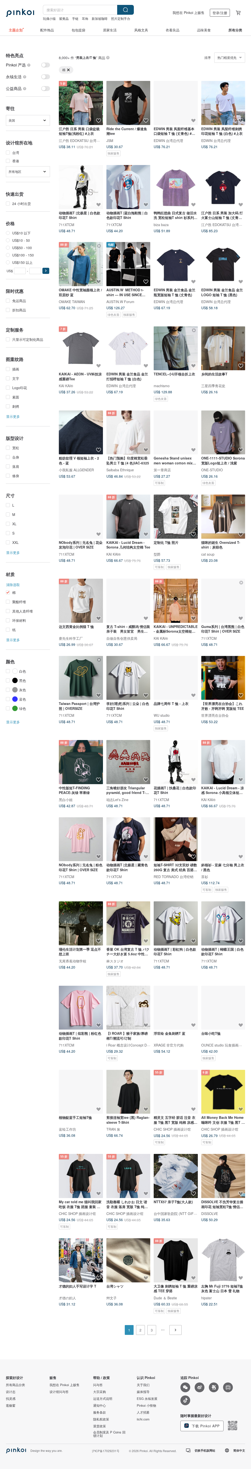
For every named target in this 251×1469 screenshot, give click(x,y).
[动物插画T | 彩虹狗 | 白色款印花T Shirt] (176, 923)
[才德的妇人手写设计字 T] (81, 1260)
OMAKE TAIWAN (72, 301)
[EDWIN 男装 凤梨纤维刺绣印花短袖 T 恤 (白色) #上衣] (223, 103)
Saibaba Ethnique (120, 469)
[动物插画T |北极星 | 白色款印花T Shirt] (81, 187)
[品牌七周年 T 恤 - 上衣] (176, 678)
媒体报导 (143, 1391)
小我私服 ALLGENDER (76, 469)
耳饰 (85, 18)
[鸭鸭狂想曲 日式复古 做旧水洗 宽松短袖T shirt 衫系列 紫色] (176, 187)
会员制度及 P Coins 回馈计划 (109, 1434)
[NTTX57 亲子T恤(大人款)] (176, 1176)
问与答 (98, 1385)
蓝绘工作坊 (67, 1129)
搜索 (125, 10)
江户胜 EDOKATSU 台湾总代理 (83, 140)
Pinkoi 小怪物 (146, 1405)
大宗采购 (99, 1391)
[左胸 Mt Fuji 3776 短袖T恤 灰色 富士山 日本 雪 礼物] (223, 1260)
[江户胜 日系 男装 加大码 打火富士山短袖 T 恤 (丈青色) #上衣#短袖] (223, 187)
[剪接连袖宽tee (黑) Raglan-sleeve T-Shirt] (128, 1092)
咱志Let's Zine (117, 799)
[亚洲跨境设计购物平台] (20, 12)
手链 (75, 18)
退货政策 (99, 1426)
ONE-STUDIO (212, 469)
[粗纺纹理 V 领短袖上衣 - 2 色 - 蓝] (81, 432)
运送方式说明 (102, 1398)
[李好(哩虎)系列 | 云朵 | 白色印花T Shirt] (128, 678)
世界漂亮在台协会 (215, 715)
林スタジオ (115, 960)
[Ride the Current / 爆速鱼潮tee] (128, 103)
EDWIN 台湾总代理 (168, 140)
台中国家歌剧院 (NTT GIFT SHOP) (181, 1213)
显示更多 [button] (13, 416)
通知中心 (99, 1405)
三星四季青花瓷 (213, 385)
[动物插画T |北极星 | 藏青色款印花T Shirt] (128, 839)
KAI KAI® (66, 385)
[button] (45, 271)
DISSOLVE (209, 1213)
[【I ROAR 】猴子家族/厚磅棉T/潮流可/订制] (128, 1008)
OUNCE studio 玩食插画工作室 (225, 1045)
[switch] (28, 65)
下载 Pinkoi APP (205, 1425)
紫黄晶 (64, 18)
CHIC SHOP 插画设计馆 (172, 1129)
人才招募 (143, 1412)
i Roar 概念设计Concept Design (130, 1045)
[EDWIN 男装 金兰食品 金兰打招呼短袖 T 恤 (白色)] (128, 348)
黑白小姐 (66, 799)
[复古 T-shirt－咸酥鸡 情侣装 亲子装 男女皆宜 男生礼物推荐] (128, 601)
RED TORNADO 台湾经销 (173, 876)
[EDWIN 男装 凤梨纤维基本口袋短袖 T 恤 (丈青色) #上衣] (176, 103)
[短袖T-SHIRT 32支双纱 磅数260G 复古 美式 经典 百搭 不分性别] (176, 839)
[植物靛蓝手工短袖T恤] (81, 1092)
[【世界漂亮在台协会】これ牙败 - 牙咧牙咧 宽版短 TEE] (223, 678)
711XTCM (66, 224)
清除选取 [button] (13, 584)
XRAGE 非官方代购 (169, 1045)
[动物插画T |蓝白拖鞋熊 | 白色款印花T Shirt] (128, 187)
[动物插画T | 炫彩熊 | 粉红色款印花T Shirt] (81, 1008)
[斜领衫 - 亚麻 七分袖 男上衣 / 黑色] (223, 839)
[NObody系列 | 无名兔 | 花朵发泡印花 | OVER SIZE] (81, 517)
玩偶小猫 (49, 18)
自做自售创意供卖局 (121, 638)
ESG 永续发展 (147, 1398)
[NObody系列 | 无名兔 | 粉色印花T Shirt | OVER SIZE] (81, 839)
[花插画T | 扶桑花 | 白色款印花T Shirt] (176, 762)
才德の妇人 (67, 1297)
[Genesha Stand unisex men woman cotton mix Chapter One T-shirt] (176, 432)
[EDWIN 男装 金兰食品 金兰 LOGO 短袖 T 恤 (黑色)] (223, 264)
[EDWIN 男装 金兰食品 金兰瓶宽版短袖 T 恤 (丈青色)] (176, 264)
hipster (206, 1297)
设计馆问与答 (59, 1391)
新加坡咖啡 (100, 18)
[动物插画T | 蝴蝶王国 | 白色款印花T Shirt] (223, 923)
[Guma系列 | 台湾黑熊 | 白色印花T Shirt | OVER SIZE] (223, 601)
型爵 (157, 553)
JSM (109, 140)
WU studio (162, 715)
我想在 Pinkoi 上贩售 (188, 12)
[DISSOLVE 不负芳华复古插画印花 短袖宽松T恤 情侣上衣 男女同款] (223, 1176)
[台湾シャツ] (128, 1260)
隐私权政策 (101, 1419)
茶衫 (204, 876)
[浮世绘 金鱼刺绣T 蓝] (176, 1008)
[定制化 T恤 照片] (176, 517)
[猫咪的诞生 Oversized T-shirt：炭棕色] (223, 517)
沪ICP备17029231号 (105, 1451)
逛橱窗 (10, 1405)
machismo (162, 385)
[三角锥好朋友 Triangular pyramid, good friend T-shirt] (128, 762)
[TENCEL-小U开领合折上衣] (176, 348)
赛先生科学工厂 (71, 638)
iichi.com (143, 1419)
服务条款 (99, 1412)
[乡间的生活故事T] (223, 348)
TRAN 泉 (113, 1129)
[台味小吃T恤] (223, 1008)
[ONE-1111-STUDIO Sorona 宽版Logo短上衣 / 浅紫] (223, 432)
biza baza (161, 224)
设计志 (10, 1391)
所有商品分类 (15, 1385)
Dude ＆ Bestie (165, 1297)
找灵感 (10, 1398)
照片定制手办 (120, 18)
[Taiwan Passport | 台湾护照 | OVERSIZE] (81, 678)
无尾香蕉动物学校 (72, 960)
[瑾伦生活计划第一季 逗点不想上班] (81, 923)
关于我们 (143, 1385)
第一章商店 (162, 469)
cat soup (207, 553)
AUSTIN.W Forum (120, 301)
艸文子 (111, 1297)
